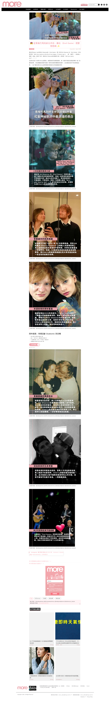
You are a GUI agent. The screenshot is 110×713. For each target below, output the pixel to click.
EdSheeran (37, 598)
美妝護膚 (28, 9)
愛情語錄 (58, 598)
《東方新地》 (82, 686)
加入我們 (82, 9)
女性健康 (58, 9)
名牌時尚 (35, 9)
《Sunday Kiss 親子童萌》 (45, 687)
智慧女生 (50, 9)
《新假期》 (62, 686)
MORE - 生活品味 (59, 644)
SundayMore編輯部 (59, 679)
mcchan (31, 644)
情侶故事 (51, 598)
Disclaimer (83, 696)
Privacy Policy (90, 696)
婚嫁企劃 (43, 9)
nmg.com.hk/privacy (53, 585)
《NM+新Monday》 (75, 686)
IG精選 (44, 598)
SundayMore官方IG (43, 603)
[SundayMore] (12, 4)
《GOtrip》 (68, 686)
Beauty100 (74, 9)
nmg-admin (72, 49)
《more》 (88, 686)
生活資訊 (65, 9)
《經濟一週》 (53, 687)
